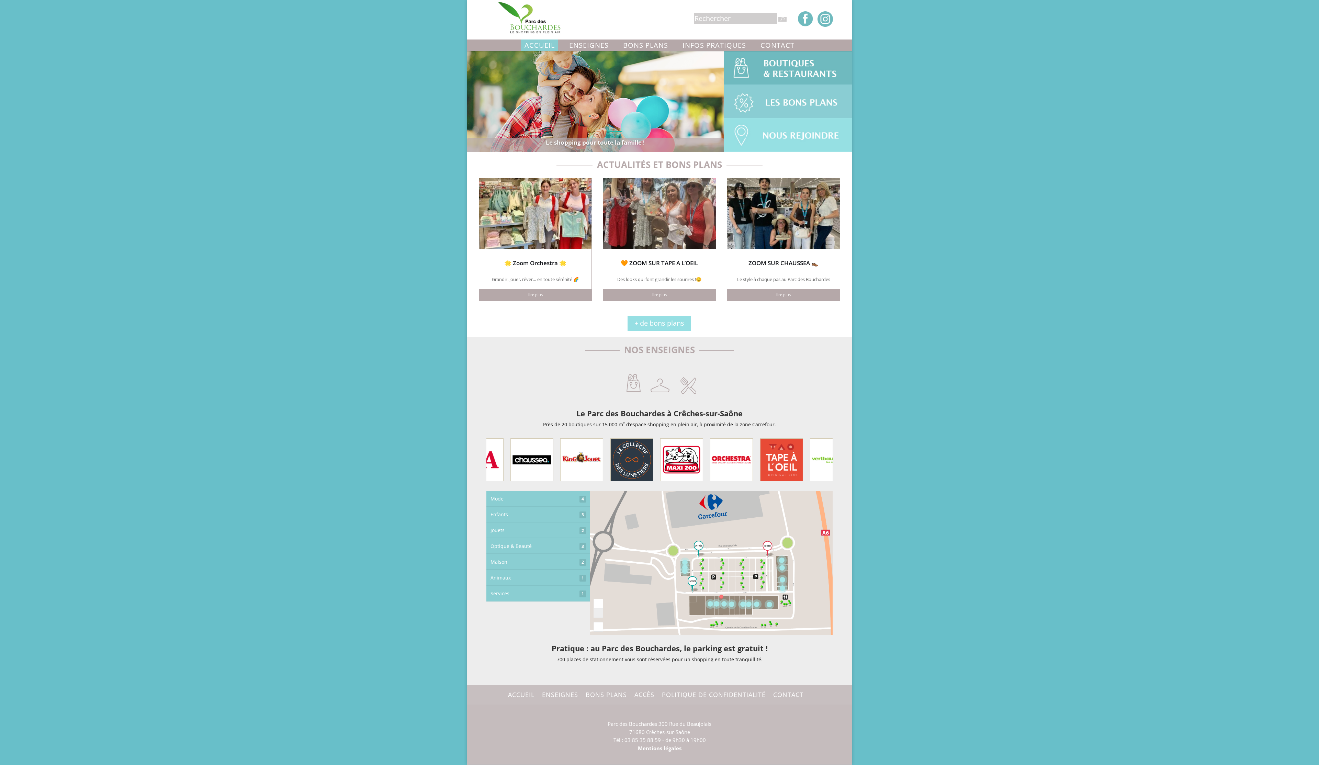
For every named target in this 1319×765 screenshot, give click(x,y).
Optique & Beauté (537, 546)
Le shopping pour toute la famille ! (595, 142)
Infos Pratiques (714, 45)
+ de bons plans (659, 323)
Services (537, 593)
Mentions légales (659, 748)
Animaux (537, 577)
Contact (777, 45)
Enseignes (589, 45)
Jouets (537, 530)
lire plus (535, 294)
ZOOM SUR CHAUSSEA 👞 (783, 263)
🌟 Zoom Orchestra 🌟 (535, 263)
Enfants (537, 514)
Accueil (540, 45)
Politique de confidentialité (714, 694)
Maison (537, 562)
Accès (644, 694)
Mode (537, 498)
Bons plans (645, 45)
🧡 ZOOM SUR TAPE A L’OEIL (659, 263)
